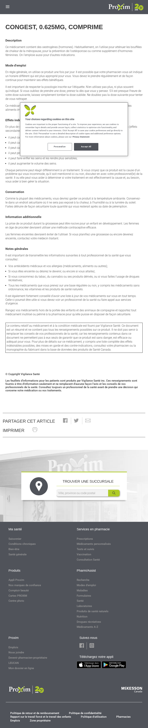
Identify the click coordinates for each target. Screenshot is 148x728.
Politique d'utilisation (93, 716)
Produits (14, 570)
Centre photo (16, 600)
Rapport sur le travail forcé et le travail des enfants (40, 716)
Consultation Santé (88, 559)
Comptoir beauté (18, 590)
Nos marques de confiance (24, 585)
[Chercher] (114, 493)
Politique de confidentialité (85, 713)
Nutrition (82, 616)
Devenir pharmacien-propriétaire (27, 657)
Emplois (13, 647)
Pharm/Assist (86, 570)
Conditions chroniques (22, 544)
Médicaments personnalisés (94, 544)
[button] (65, 420)
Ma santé (15, 529)
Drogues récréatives (89, 621)
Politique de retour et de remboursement (34, 713)
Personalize (60, 146)
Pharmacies (123, 716)
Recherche (83, 580)
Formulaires (84, 595)
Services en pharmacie (93, 529)
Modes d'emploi (86, 585)
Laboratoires (84, 606)
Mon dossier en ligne (21, 668)
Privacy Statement (81, 137)
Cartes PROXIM (17, 595)
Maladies (82, 590)
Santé (80, 600)
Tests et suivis (85, 549)
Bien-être (13, 549)
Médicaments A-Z (87, 627)
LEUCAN (13, 663)
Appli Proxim (16, 580)
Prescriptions (85, 538)
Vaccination (84, 554)
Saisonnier (14, 538)
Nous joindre (16, 652)
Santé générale (17, 554)
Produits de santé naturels (92, 611)
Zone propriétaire (40, 720)
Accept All (86, 146)
